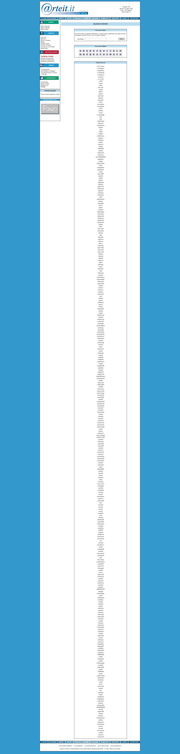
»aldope (100, 201)
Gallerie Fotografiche (47, 58)
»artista (100, 656)
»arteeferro (100, 583)
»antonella (100, 443)
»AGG (101, 165)
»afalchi (100, 150)
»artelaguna (100, 597)
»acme (101, 112)
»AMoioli (100, 302)
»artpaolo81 (100, 667)
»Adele (100, 131)
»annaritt (100, 418)
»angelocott (100, 374)
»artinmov (100, 652)
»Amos (100, 306)
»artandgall (100, 549)
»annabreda (100, 406)
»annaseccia (100, 422)
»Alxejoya (100, 273)
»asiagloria (100, 696)
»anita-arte (100, 382)
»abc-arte (100, 87)
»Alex (100, 226)
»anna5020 (100, 397)
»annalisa (100, 410)
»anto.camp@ (100, 435)
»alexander (100, 231)
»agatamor (100, 159)
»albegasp (101, 182)
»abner (100, 93)
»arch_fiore (100, 484)
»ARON (100, 530)
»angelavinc (100, 361)
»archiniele (100, 490)
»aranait (100, 473)
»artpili (100, 669)
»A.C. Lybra (100, 66)
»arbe (100, 479)
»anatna (100, 311)
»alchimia (100, 193)
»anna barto (100, 389)
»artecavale (100, 574)
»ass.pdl (100, 709)
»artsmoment (100, 675)
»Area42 (100, 505)
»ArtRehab (100, 671)
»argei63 (100, 513)
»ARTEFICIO (100, 589)
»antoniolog (100, 458)
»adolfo (100, 142)
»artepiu (100, 621)
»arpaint (100, 532)
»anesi (100, 346)
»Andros (100, 344)
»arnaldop (100, 528)
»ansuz (100, 429)
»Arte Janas (100, 559)
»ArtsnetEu (100, 677)
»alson (101, 266)
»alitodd (100, 258)
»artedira (100, 578)
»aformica (100, 155)
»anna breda (100, 391)
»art (100, 540)
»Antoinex (100, 441)
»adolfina (100, 140)
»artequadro (100, 627)
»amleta (100, 298)
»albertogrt (100, 188)
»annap (100, 414)
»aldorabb (100, 203)
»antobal (100, 439)
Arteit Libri (44, 48)
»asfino (100, 694)
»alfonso (100, 241)
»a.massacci (100, 75)
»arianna (100, 517)
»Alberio (100, 184)
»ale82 (100, 207)
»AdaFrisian (100, 121)
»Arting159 (100, 650)
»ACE (100, 108)
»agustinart (100, 169)
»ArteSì (100, 633)
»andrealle (100, 330)
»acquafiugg (100, 115)
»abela (101, 89)
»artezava (100, 642)
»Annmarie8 (100, 427)
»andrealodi (100, 332)
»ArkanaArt (100, 524)
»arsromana (100, 538)
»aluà (100, 271)
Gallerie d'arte (45, 43)
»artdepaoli (100, 555)
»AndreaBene (100, 325)
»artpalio (100, 665)
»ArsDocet (100, 534)
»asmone (100, 703)
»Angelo (100, 370)
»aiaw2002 (100, 174)
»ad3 (100, 117)
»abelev (100, 91)
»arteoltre (100, 618)
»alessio (100, 224)
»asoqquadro (100, 705)
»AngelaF (100, 359)
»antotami (101, 465)
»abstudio (100, 100)
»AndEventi (100, 315)
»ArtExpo (101, 640)
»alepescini (100, 216)
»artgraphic (100, 646)
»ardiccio (100, 498)
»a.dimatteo (100, 68)
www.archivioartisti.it (65, 745)
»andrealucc (100, 336)
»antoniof (100, 454)
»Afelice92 (100, 153)
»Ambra (100, 285)
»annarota (101, 420)
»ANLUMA (100, 384)
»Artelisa (100, 604)
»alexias (100, 233)
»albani (100, 180)
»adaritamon (100, 125)
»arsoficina (100, 536)
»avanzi (100, 728)
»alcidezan (100, 195)
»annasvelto (100, 424)
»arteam (100, 570)
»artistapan (100, 659)
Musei (43, 42)
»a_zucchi (100, 79)
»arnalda (100, 526)
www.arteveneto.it (90, 745)
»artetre (100, 637)
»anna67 (100, 399)
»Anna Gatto (100, 393)
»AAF (100, 81)
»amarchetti (100, 283)
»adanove (100, 123)
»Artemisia (100, 614)
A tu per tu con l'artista (48, 46)
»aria (100, 515)
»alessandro (100, 222)
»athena (100, 720)
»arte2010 (100, 564)
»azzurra (100, 734)
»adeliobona (100, 136)
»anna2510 (100, 395)
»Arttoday (100, 680)
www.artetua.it (78, 745)
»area (100, 503)
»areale (100, 509)
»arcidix (100, 492)
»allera (100, 262)
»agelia (100, 161)
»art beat (100, 543)
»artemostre (100, 616)
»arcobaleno (100, 496)
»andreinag (100, 342)
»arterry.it (100, 629)
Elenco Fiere (44, 29)
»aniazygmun (100, 378)
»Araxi (100, 475)
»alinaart (100, 256)
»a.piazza (100, 77)
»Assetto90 (100, 711)
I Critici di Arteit (46, 45)
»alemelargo (100, 212)
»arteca (100, 572)
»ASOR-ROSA (100, 707)
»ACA (100, 102)
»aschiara (100, 692)
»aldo (100, 197)
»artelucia (100, 608)
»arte (100, 557)
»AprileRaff (100, 469)
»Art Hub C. (100, 545)
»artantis (100, 551)
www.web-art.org (103, 745)
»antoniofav (100, 456)
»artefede (100, 585)
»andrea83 (100, 323)
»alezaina (100, 237)
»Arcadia (100, 481)
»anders (100, 313)
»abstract (100, 98)
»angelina (100, 368)
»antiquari (100, 433)
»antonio (100, 450)
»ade (100, 129)
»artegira (100, 591)
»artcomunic (100, 553)
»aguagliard (100, 167)
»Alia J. (100, 243)
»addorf (100, 127)
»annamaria (100, 412)
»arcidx (100, 494)
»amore (100, 304)
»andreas (100, 340)
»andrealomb (100, 334)
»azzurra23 (100, 737)
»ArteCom (100, 576)
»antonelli (101, 446)
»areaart (100, 507)
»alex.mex (100, 228)
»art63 (101, 547)
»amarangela (100, 279)
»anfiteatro (100, 353)
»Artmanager (100, 663)
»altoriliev (100, 268)
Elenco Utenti (45, 83)
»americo (100, 290)
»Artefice (100, 587)
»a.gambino (100, 70)
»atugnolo (100, 722)
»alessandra (100, 220)
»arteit (100, 595)
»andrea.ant (100, 319)
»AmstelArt (100, 309)
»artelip (100, 602)
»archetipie (100, 486)
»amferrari (100, 294)
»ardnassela (100, 500)
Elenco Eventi (45, 26)
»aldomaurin (100, 199)
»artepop (100, 623)
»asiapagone (100, 699)
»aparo (100, 467)
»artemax (100, 610)
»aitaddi (100, 176)
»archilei (100, 488)
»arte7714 (100, 566)
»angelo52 (100, 372)
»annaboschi (100, 403)
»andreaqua (100, 338)
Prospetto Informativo (47, 60)
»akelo (100, 178)
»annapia (100, 416)
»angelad (100, 357)
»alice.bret (100, 249)
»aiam (100, 171)
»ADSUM (101, 148)
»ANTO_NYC (100, 437)
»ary (100, 690)
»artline (100, 661)
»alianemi (100, 245)
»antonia (100, 448)
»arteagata (100, 568)
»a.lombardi (100, 72)
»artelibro (100, 599)
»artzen (100, 688)
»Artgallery (100, 644)
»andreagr (100, 328)
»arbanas (100, 477)
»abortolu (100, 96)
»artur (100, 684)
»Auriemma (100, 724)
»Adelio (100, 134)
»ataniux (100, 715)
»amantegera (100, 277)
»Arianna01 (100, 519)
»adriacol (100, 144)
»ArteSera (101, 631)
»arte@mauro (100, 562)
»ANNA (100, 387)
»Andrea (100, 317)
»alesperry (100, 218)
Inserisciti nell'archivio (48, 61)
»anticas (100, 431)
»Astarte (100, 713)
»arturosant (100, 686)
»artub (101, 682)
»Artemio (100, 612)
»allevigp (100, 264)
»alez (100, 235)
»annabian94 (100, 401)
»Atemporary (100, 718)
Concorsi (43, 37)
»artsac (100, 673)
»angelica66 (100, 365)
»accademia (100, 106)
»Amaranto (100, 281)
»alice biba (100, 247)
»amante (100, 275)
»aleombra (100, 214)
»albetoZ (100, 190)
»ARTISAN (100, 654)
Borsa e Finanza (45, 40)
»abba (100, 85)
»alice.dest (100, 252)
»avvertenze (100, 730)
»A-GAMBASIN (100, 157)
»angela (100, 355)
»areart (100, 511)
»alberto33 (100, 186)
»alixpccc (100, 260)
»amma (100, 300)
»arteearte (100, 581)
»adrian (100, 146)
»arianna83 (100, 521)
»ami (100, 296)
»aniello (100, 380)
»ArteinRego (100, 593)
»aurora (100, 726)
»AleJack (100, 209)
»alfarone (100, 239)
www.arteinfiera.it (115, 745)
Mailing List (44, 85)
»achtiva (100, 110)
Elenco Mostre (45, 27)
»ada (100, 119)
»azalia (100, 732)
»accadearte (100, 104)
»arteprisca (100, 625)
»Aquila (100, 471)
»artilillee (100, 648)
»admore (100, 138)
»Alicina (100, 254)
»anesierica (100, 349)
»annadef (100, 408)
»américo (100, 292)
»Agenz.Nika (100, 163)
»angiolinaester (100, 376)
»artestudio (100, 635)
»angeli (100, 363)
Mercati (43, 39)
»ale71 (100, 205)
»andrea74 (100, 321)
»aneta (101, 351)
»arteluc (100, 606)
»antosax (100, 462)
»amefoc (100, 287)
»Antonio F (100, 452)
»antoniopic (100, 460)
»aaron (100, 83)
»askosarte (100, 701)
